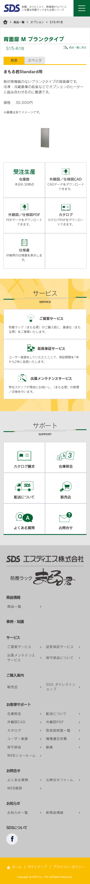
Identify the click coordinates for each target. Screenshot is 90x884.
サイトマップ (37, 867)
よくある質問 (17, 780)
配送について (56, 713)
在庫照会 (14, 713)
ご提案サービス (19, 647)
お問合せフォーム (60, 780)
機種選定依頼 (56, 738)
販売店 (12, 687)
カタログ (14, 730)
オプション (37, 22)
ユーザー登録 (17, 738)
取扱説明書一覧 (58, 730)
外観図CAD (16, 722)
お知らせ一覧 (17, 812)
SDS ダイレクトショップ (61, 687)
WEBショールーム (21, 755)
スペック (35, 60)
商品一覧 (19, 22)
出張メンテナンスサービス (21, 658)
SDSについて (16, 828)
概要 (14, 60)
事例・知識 (15, 622)
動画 (49, 747)
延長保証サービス (60, 647)
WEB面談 (14, 788)
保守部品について (60, 658)
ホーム (17, 867)
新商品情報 (55, 812)
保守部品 (14, 747)
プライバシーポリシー (69, 867)
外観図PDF (55, 722)
